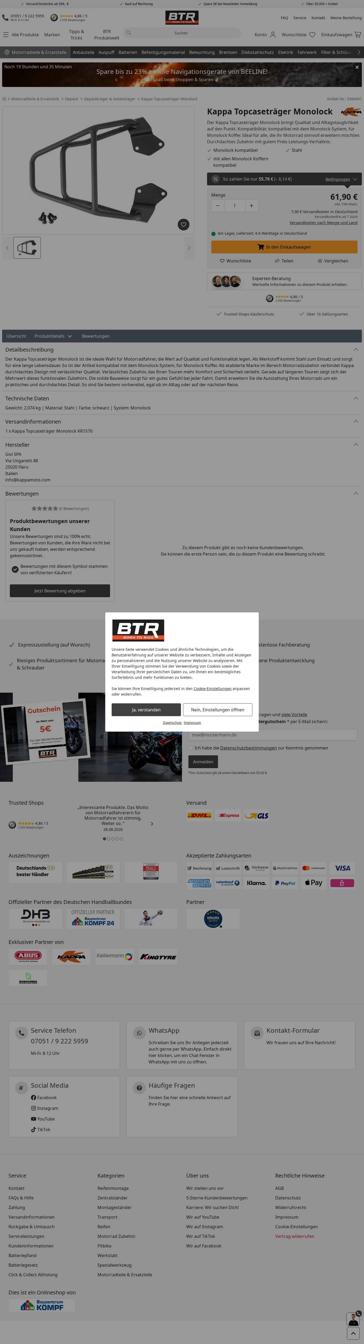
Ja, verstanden (146, 710)
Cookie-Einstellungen (213, 688)
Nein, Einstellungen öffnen (217, 710)
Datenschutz (172, 722)
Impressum (192, 722)
